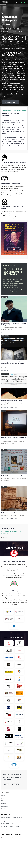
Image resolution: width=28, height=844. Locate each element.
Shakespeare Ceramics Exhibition (10, 513)
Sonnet (3, 809)
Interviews (4, 297)
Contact (12, 837)
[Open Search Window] (21, 2)
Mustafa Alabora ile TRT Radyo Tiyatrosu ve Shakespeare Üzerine (13, 324)
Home (2, 837)
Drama (2, 798)
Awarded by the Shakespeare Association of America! (13, 438)
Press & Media (5, 335)
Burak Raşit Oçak (11, 332)
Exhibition (4, 449)
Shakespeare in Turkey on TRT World (11, 400)
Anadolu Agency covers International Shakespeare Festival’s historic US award (12, 362)
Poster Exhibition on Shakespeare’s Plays (12, 476)
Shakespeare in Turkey (13, 370)
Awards (3, 411)
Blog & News (7, 837)
